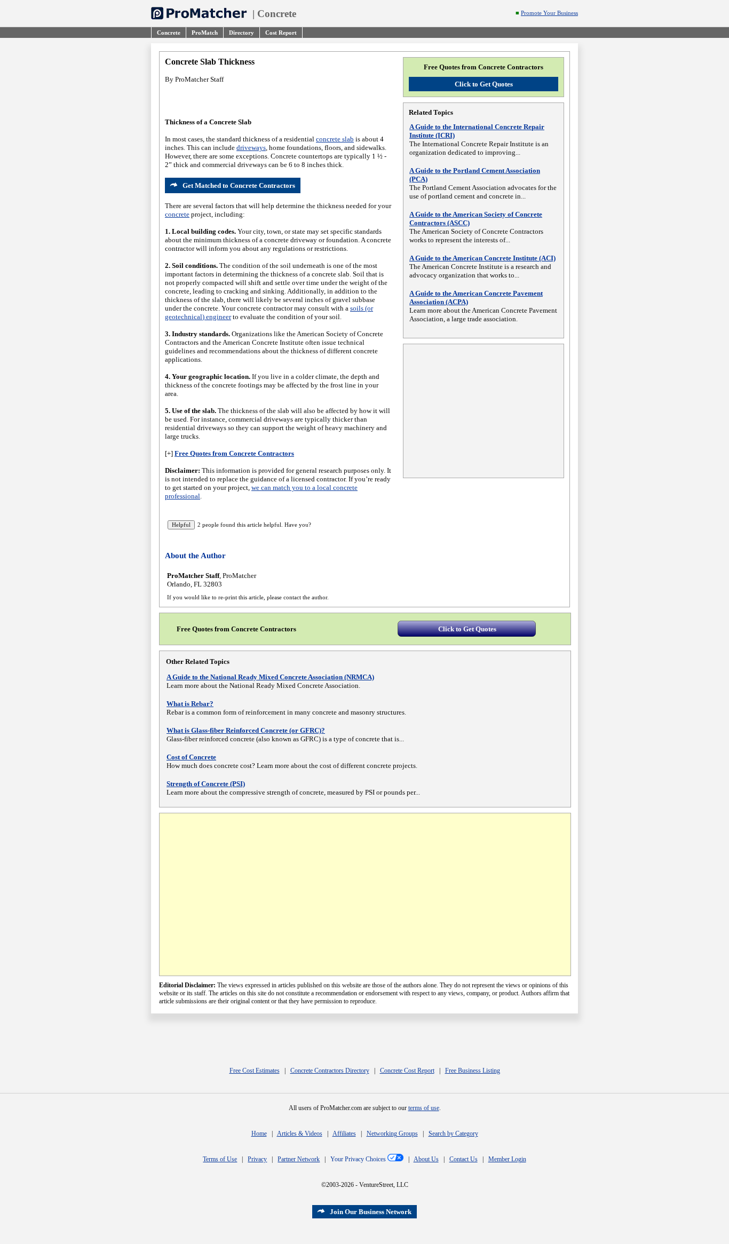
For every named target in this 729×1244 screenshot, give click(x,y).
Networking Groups (392, 1133)
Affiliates (344, 1133)
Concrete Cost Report (407, 1070)
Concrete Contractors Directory (329, 1070)
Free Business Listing (472, 1070)
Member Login (507, 1159)
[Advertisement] (483, 411)
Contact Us (463, 1159)
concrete (177, 214)
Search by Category (453, 1133)
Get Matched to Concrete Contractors (239, 185)
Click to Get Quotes (484, 84)
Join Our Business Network (370, 1212)
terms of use (423, 1108)
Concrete (276, 13)
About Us (426, 1159)
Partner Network (299, 1159)
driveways (251, 148)
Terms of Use (220, 1159)
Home (259, 1133)
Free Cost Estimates (254, 1070)
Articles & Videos (299, 1133)
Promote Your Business (549, 13)
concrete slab (335, 139)
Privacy (257, 1159)
